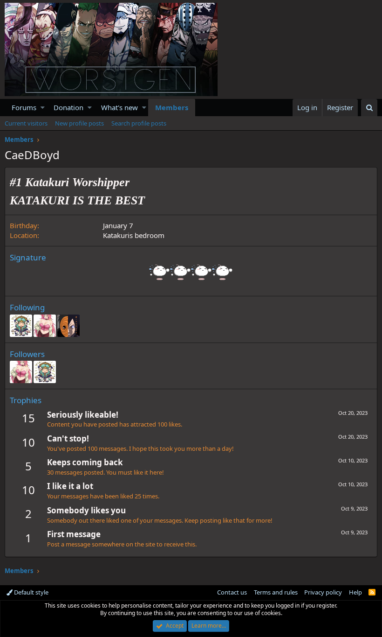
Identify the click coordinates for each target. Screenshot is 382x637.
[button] (42, 107)
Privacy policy (323, 592)
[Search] (369, 107)
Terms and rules (276, 592)
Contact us (232, 592)
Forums (24, 107)
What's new (119, 107)
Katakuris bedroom (133, 235)
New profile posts (79, 123)
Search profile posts (138, 123)
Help (355, 592)
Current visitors (26, 123)
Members (171, 107)
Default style (30, 592)
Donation (68, 107)
